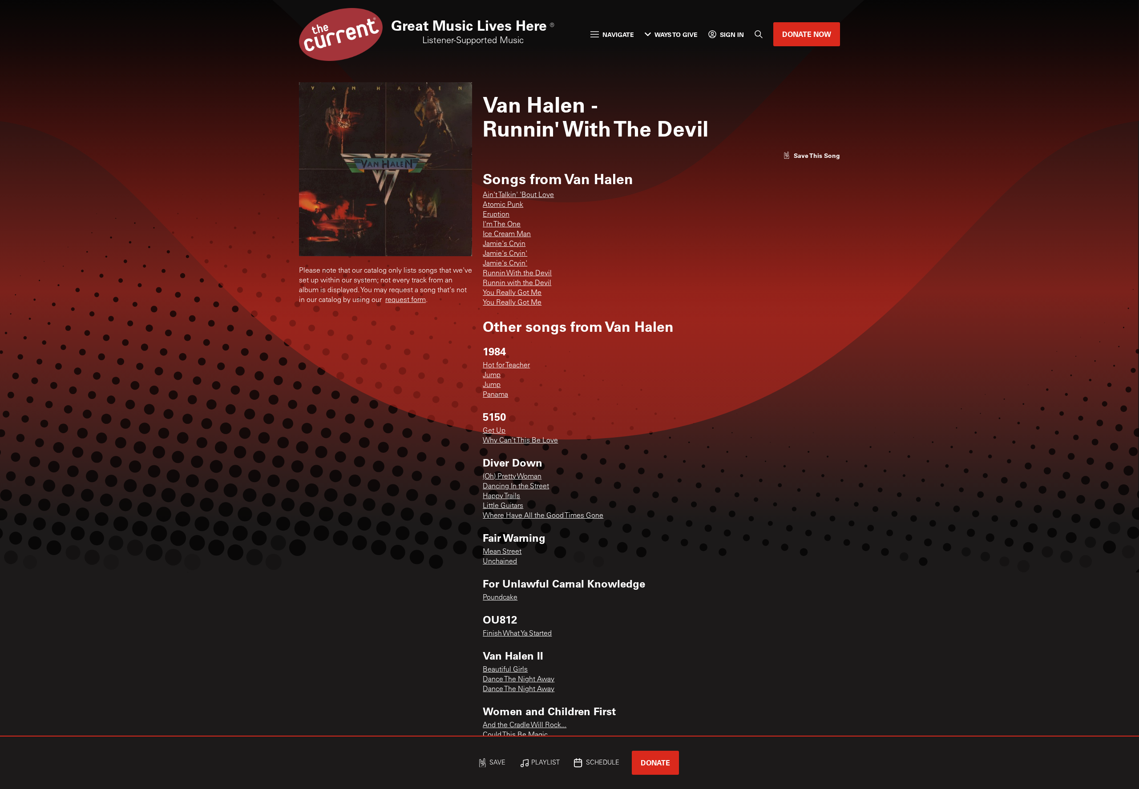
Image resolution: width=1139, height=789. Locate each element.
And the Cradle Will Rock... (524, 725)
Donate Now (806, 34)
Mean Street (502, 552)
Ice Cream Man (507, 234)
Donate (655, 762)
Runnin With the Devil (517, 273)
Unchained (500, 561)
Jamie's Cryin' (505, 254)
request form (405, 300)
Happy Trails (501, 496)
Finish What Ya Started (517, 633)
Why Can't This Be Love (520, 440)
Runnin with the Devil (517, 283)
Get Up (494, 431)
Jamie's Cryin (504, 244)
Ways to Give (676, 34)
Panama (495, 395)
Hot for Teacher (506, 365)
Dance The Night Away (518, 679)
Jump (492, 375)
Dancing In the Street (516, 486)
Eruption (496, 214)
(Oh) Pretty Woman (512, 476)
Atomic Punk (503, 205)
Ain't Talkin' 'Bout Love (518, 195)
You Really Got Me (512, 293)
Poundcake (500, 597)
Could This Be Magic (515, 735)
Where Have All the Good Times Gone (543, 515)
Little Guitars (503, 506)
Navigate (618, 34)
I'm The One (502, 224)
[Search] (758, 34)
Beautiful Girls (505, 669)
